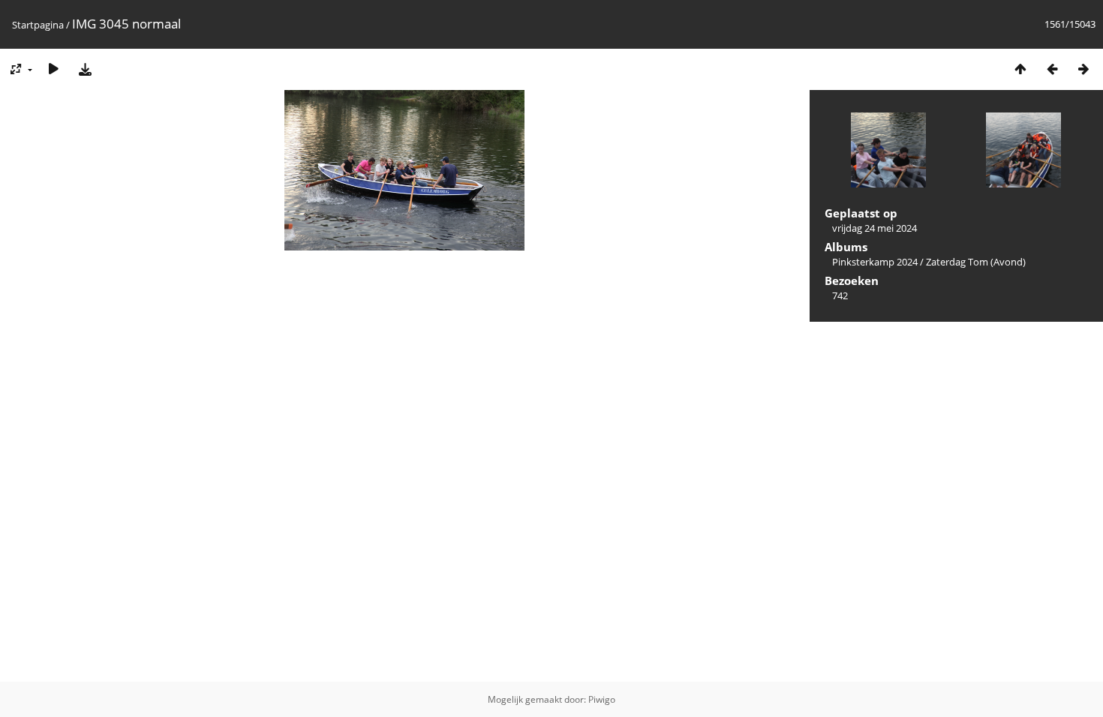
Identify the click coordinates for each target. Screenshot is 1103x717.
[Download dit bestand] (85, 68)
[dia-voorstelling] (53, 68)
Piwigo (601, 699)
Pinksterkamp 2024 (875, 261)
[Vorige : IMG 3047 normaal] (1052, 68)
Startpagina (38, 25)
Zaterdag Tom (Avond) (976, 261)
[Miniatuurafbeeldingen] (1020, 68)
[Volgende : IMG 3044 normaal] (1083, 68)
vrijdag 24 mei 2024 (874, 228)
